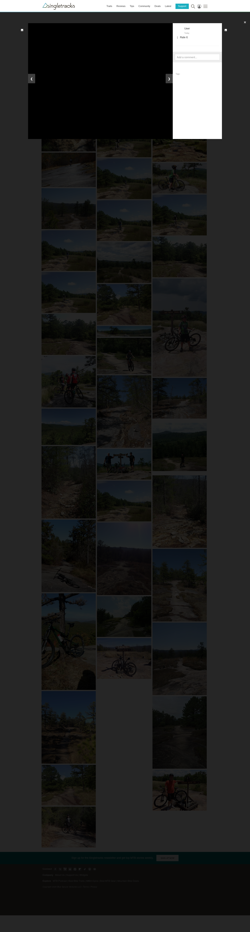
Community (144, 6)
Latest (168, 6)
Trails (109, 6)
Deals (158, 6)
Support (182, 6)
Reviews (120, 6)
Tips (132, 6)
